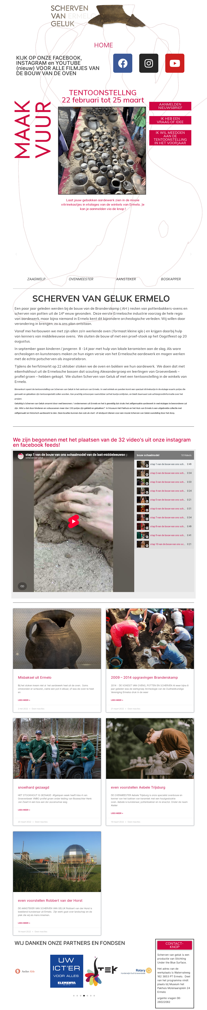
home (103, 45)
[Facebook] (122, 63)
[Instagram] (148, 63)
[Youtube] (174, 63)
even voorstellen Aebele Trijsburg (138, 787)
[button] (16, 254)
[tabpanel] (73, 521)
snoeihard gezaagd (33, 787)
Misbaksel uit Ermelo (34, 677)
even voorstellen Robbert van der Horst (50, 900)
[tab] (164, 464)
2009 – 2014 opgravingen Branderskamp (144, 677)
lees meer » (24, 700)
